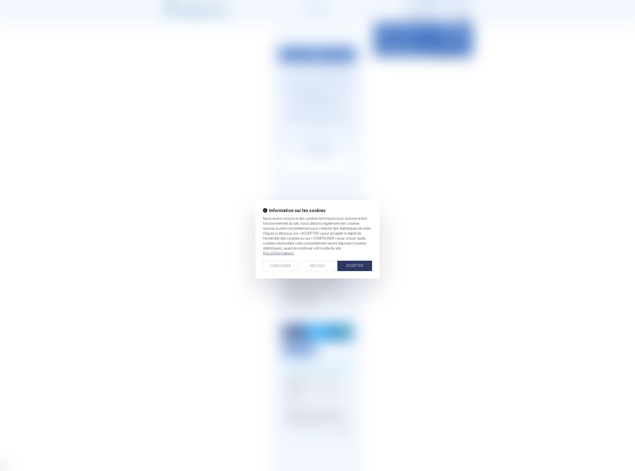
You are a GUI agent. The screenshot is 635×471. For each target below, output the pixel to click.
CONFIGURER (280, 266)
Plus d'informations (278, 253)
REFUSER (317, 266)
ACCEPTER (354, 266)
